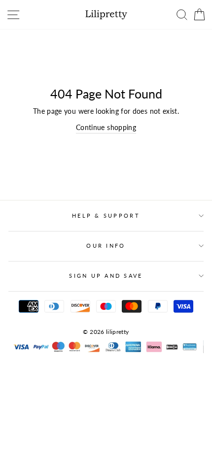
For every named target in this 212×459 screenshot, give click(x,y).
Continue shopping (106, 127)
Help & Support (106, 215)
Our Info (105, 245)
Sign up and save (105, 275)
